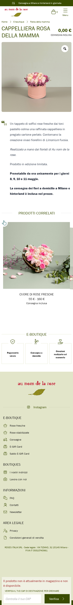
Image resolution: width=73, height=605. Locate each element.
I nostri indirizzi (18, 472)
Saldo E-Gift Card (19, 453)
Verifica (54, 599)
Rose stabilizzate (19, 432)
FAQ (12, 498)
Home (4, 21)
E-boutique (18, 21)
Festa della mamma (40, 21)
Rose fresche (17, 425)
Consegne (15, 439)
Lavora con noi (18, 479)
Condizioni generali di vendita (27, 537)
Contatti (14, 505)
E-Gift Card (16, 446)
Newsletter (16, 512)
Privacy (14, 530)
